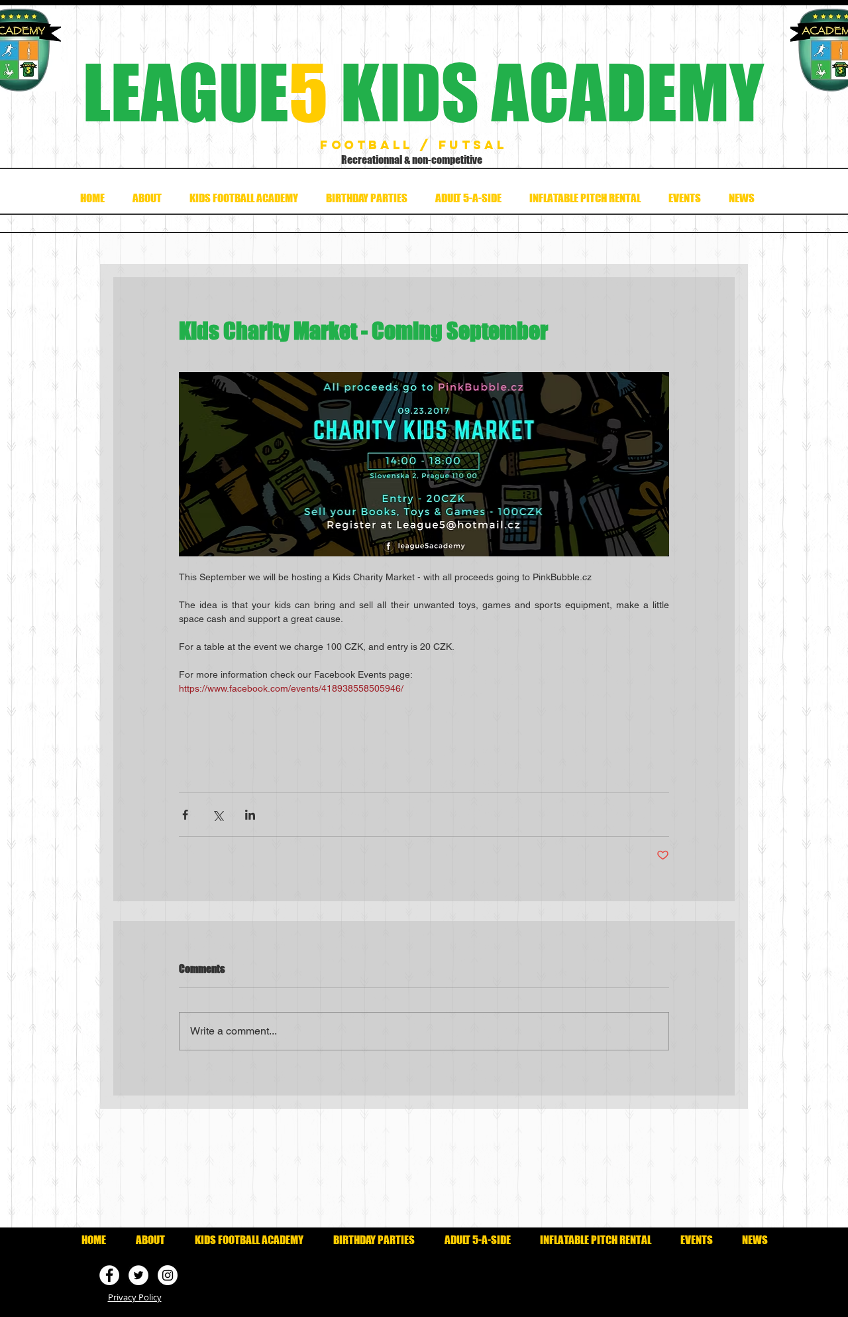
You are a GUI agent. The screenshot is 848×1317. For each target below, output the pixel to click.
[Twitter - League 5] (138, 1275)
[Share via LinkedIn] (250, 814)
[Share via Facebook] (185, 814)
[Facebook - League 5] (109, 1275)
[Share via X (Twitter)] (217, 814)
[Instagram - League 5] (168, 1275)
